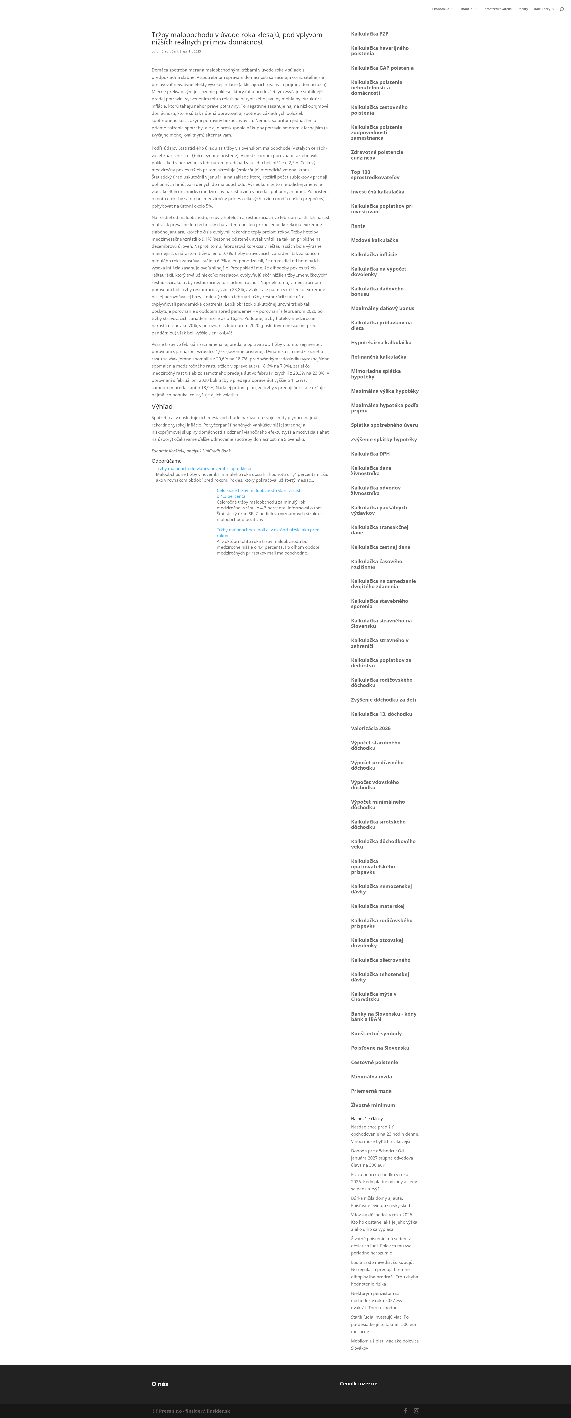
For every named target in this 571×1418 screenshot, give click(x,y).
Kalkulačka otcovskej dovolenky (377, 943)
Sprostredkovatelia (497, 9)
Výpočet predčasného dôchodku (377, 765)
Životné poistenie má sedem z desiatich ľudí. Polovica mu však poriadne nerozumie (382, 1246)
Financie (466, 9)
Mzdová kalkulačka (374, 240)
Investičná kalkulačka (377, 191)
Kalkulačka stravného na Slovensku (381, 623)
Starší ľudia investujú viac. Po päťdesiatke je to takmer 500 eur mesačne (384, 1324)
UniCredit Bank (167, 51)
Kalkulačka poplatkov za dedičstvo (381, 663)
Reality (523, 9)
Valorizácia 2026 (371, 728)
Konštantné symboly (376, 1033)
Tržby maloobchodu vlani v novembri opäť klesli (203, 468)
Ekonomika (440, 9)
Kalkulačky (542, 9)
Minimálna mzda (371, 1076)
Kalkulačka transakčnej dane (379, 530)
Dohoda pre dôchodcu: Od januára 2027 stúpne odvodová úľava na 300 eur (382, 1158)
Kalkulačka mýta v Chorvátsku (374, 996)
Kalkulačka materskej (378, 906)
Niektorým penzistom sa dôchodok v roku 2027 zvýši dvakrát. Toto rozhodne (378, 1300)
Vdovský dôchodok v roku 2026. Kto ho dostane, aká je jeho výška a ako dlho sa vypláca (384, 1222)
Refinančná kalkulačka (378, 356)
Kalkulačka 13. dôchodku (381, 713)
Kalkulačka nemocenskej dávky (381, 889)
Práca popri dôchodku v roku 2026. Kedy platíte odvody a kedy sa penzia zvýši (384, 1182)
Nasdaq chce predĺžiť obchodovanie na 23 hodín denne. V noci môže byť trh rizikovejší (385, 1134)
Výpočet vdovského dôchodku (375, 785)
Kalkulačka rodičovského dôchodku (382, 682)
